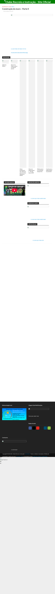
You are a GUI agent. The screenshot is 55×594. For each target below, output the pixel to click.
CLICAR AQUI (14, 449)
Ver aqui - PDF (19, 456)
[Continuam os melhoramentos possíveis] (49, 113)
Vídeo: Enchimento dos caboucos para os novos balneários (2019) (23, 172)
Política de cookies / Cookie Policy (40, 456)
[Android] (49, 428)
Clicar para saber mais (34, 416)
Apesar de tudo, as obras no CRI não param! (14, 66)
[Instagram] (34, 428)
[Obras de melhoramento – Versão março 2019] (32, 113)
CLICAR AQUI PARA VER (38, 240)
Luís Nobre (27, 454)
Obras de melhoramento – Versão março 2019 (32, 171)
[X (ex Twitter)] (41, 428)
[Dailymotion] (45, 428)
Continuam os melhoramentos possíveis (49, 170)
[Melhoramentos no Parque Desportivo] (40, 113)
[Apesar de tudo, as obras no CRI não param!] (14, 61)
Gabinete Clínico (4, 65)
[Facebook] (30, 428)
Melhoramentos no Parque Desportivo (40, 170)
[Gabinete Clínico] (5, 61)
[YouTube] (37, 428)
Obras (12, 6)
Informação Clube (6, 6)
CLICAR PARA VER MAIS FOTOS (18, 49)
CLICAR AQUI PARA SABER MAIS (38, 198)
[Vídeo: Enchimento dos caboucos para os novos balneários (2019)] (23, 113)
